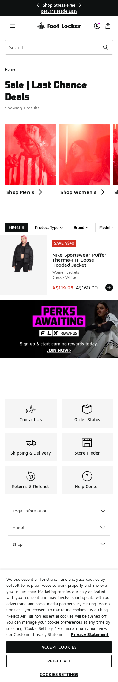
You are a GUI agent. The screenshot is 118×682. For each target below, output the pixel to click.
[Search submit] (106, 47)
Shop (18, 544)
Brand (79, 227)
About (19, 527)
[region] (59, 8)
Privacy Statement (90, 634)
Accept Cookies (59, 647)
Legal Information (30, 510)
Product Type (47, 227)
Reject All (59, 660)
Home (10, 69)
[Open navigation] (13, 26)
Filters (14, 227)
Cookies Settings (59, 674)
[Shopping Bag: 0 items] (107, 26)
